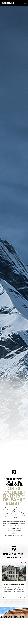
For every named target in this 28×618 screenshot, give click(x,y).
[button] (24, 3)
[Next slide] (25, 562)
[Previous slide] (21, 562)
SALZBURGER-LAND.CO (8, 3)
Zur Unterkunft (22, 598)
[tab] (10, 579)
